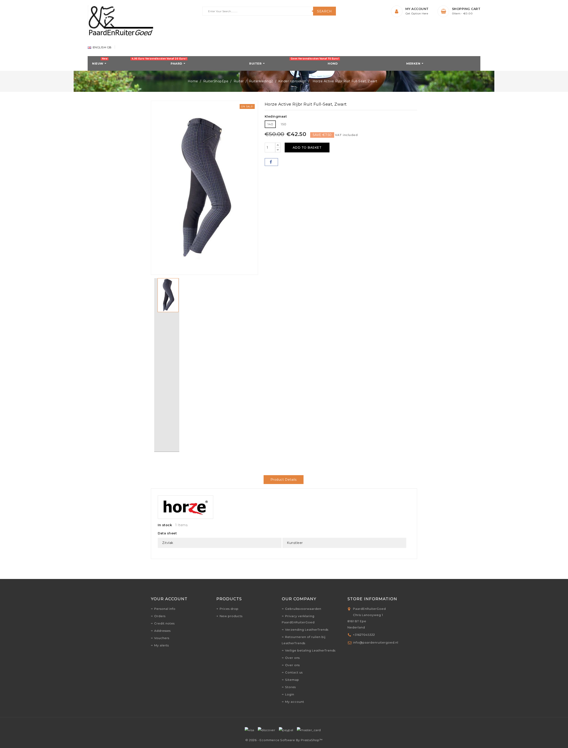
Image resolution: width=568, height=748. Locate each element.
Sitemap (292, 679)
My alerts (161, 645)
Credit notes (164, 623)
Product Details (283, 480)
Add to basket (307, 148)
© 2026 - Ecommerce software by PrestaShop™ (284, 740)
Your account (169, 598)
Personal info (165, 608)
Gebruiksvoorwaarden (303, 608)
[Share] (271, 162)
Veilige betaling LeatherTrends (310, 650)
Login (289, 694)
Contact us (294, 672)
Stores (290, 687)
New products (231, 616)
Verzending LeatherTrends (306, 629)
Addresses (162, 630)
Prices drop (229, 608)
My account (294, 701)
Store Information (372, 598)
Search (324, 11)
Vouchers (161, 638)
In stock (165, 525)
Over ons (292, 657)
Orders (160, 616)
